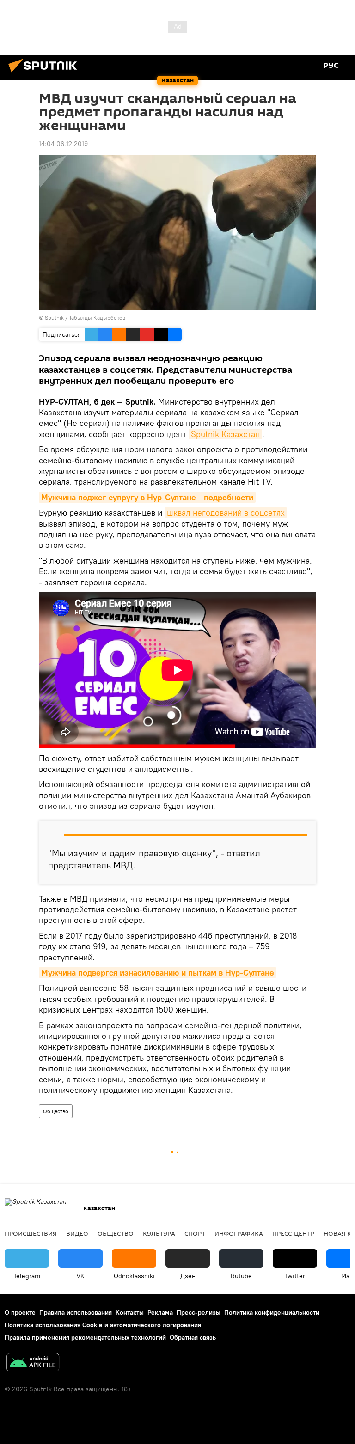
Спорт (194, 1233)
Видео (77, 1233)
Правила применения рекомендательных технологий (85, 1337)
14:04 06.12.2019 (63, 144)
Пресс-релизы (198, 1312)
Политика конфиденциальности (271, 1312)
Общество (55, 1111)
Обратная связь (193, 1337)
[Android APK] (32, 1363)
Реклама (160, 1312)
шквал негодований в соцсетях (226, 512)
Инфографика (238, 1233)
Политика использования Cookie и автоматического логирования (103, 1325)
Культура (159, 1233)
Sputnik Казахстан (225, 434)
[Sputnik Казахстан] (45, 73)
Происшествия (31, 1233)
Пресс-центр (293, 1233)
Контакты (130, 1312)
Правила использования (75, 1312)
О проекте (20, 1312)
